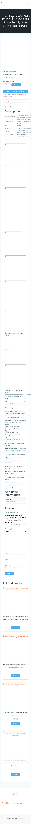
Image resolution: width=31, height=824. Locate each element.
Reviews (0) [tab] (8, 106)
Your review (8, 534)
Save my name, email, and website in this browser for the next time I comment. (15, 568)
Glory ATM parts (19, 94)
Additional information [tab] (11, 104)
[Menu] (29, 4)
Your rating (8, 529)
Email (7, 559)
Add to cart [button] (16, 627)
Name (7, 553)
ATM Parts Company (12, 803)
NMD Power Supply (7, 96)
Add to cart (16, 85)
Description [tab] (8, 101)
